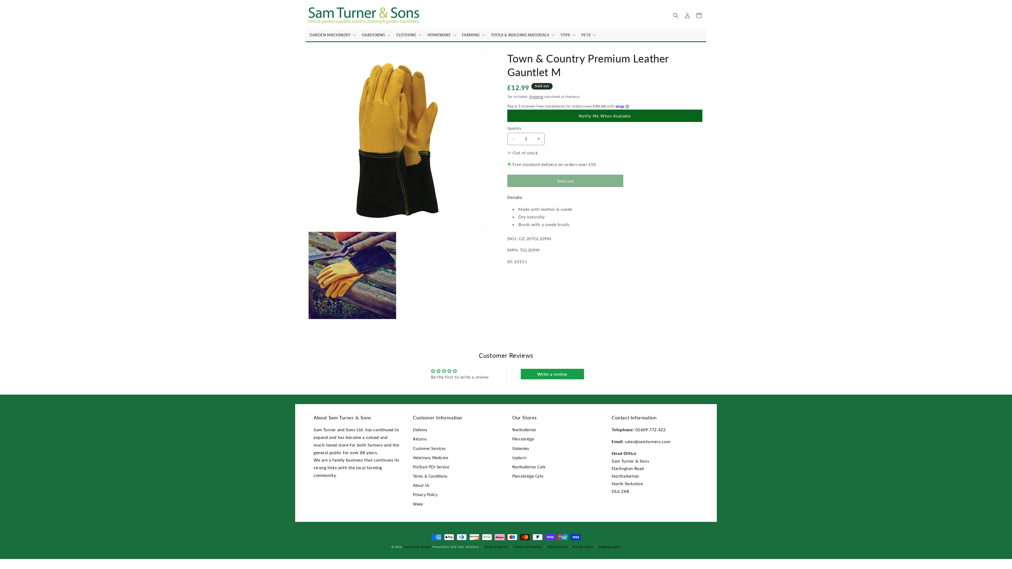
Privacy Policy (425, 494)
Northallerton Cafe (529, 467)
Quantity (514, 128)
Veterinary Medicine (430, 457)
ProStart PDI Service (431, 467)
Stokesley (520, 448)
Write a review (552, 373)
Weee (418, 504)
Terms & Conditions (430, 476)
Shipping (536, 97)
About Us (421, 485)
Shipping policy (610, 546)
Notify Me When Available (605, 116)
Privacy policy (583, 546)
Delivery (420, 430)
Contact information (527, 546)
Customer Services (429, 448)
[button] (332, 35)
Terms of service (496, 546)
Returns (420, 439)
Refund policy (558, 546)
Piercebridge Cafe (527, 476)
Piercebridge (523, 439)
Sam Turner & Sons (417, 546)
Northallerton (524, 430)
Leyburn (519, 457)
